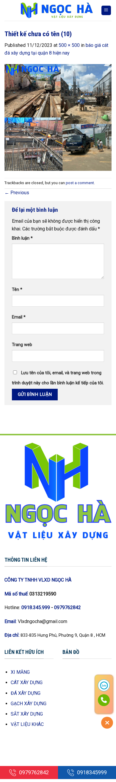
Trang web (22, 344)
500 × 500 (69, 45)
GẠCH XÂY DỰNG (28, 703)
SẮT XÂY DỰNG (27, 714)
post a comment (80, 183)
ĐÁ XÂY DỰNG (25, 693)
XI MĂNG (20, 672)
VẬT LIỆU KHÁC (27, 724)
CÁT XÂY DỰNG (27, 682)
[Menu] (106, 10)
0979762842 (67, 607)
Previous (16, 192)
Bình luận (22, 238)
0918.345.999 (35, 607)
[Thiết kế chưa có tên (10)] (58, 117)
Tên (17, 289)
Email (19, 317)
